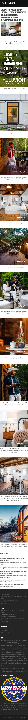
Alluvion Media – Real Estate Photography (8, 616)
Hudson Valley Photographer (19, 654)
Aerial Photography (5, 640)
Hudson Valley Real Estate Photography (18, 658)
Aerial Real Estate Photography (14, 640)
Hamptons (9, 650)
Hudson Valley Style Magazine (9, 660)
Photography (3, 668)
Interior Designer (21, 660)
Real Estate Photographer (12, 668)
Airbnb (22, 640)
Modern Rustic (8, 665)
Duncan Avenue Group (22, 648)
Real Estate (7, 668)
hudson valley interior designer (8, 654)
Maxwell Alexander (12, 663)
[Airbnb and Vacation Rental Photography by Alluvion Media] (8, 3)
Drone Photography (13, 648)
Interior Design (16, 660)
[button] (23, 3)
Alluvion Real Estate (4, 621)
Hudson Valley (5, 652)
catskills (20, 645)
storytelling (10, 671)
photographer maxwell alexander (21, 665)
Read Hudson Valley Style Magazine (7, 614)
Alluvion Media (5, 645)
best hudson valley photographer (14, 645)
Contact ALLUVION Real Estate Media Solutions (9, 600)
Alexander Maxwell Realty (22, 643)
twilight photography (16, 671)
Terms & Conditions (4, 602)
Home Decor (13, 650)
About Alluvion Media (5, 594)
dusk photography (4, 650)
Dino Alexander (6, 648)
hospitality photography (23, 650)
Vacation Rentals (23, 671)
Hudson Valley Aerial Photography (14, 652)
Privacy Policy (3, 603)
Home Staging (17, 650)
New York (14, 666)
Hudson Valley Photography (7, 657)
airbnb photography (13, 642)
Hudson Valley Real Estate (18, 657)
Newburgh (11, 665)
